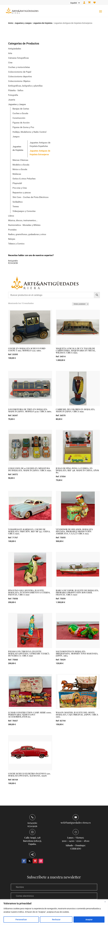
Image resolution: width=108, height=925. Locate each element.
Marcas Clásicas (20, 160)
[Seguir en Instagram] (41, 861)
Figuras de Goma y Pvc (23, 127)
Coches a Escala (20, 113)
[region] (54, 912)
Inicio (10, 23)
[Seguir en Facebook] (24, 861)
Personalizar (21, 919)
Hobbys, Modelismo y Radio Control (29, 132)
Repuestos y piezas (22, 192)
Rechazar (56, 919)
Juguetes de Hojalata (42, 23)
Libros (11, 216)
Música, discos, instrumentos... (23, 220)
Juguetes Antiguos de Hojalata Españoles (40, 144)
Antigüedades (14, 48)
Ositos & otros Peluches (24, 178)
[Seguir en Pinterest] (35, 861)
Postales (12, 229)
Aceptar (89, 919)
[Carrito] (89, 3)
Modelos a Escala (21, 164)
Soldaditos (18, 202)
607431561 (13, 260)
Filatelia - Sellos (15, 90)
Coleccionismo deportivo (20, 76)
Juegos (16, 136)
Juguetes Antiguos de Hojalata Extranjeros (40, 153)
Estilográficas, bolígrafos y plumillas (25, 86)
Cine (10, 62)
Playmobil (17, 183)
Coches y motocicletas (19, 67)
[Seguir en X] (29, 861)
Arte (10, 53)
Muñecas (17, 174)
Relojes (11, 239)
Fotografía (13, 95)
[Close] (105, 901)
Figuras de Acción (21, 122)
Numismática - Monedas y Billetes (24, 225)
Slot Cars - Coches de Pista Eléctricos (31, 197)
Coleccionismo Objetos (19, 81)
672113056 (13, 262)
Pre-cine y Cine (20, 188)
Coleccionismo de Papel (19, 72)
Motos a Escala (20, 169)
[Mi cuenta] (84, 3)
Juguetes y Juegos (23, 23)
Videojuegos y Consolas (24, 211)
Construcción (19, 118)
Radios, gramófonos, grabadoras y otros (27, 234)
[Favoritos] (94, 3)
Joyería (11, 99)
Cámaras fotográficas (18, 58)
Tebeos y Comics (16, 243)
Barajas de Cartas (21, 108)
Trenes (16, 206)
